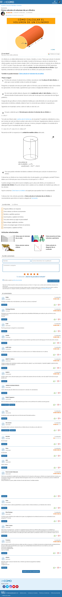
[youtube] (13, 586)
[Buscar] (60, 2)
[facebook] (4, 586)
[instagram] (10, 586)
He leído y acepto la (13, 280)
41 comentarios (29, 12)
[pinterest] (17, 586)
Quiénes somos (23, 593)
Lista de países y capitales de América (13, 217)
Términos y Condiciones (44, 593)
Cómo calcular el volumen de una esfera (31, 74)
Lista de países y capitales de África (13, 228)
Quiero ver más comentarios (31, 571)
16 (60, 343)
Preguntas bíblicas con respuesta (12, 209)
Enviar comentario (53, 281)
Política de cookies (6, 595)
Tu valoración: (20, 277)
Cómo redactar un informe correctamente (15, 211)
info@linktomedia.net (46, 289)
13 (60, 368)
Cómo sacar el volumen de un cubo (23, 237)
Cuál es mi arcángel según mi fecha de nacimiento (17, 225)
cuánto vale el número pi (24, 119)
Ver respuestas (5, 430)
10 (60, 354)
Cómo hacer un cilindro (18, 190)
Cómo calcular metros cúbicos (22, 246)
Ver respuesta (5, 405)
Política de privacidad (55, 593)
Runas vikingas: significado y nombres (13, 222)
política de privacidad (17, 280)
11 (60, 404)
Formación (3, 5)
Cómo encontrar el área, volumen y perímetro (53, 237)
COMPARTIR (54, 3)
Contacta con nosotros (33, 593)
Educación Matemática (11, 5)
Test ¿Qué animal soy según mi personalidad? (16, 220)
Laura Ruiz (9, 15)
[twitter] (7, 586)
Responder (4, 305)
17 (60, 381)
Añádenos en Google (55, 54)
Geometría (19, 5)
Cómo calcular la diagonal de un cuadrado (51, 247)
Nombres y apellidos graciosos (12, 214)
